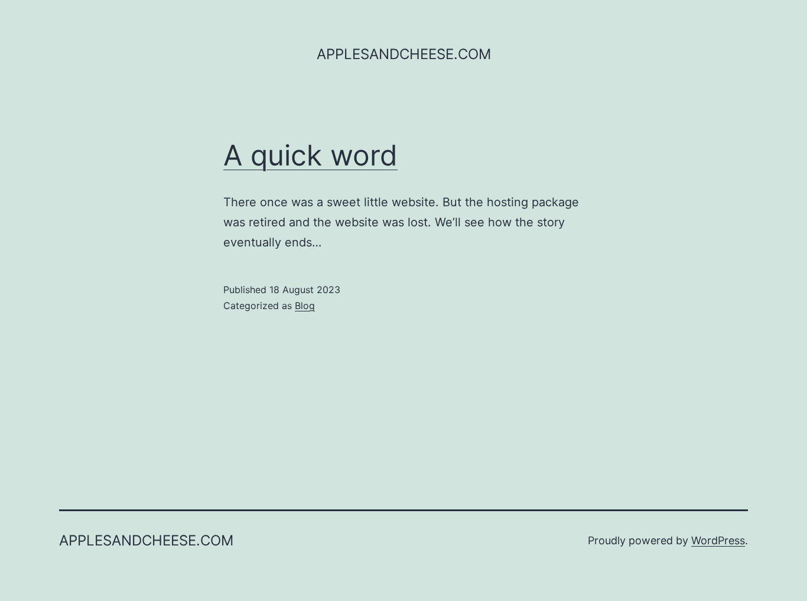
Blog (305, 305)
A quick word (310, 155)
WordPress (718, 540)
